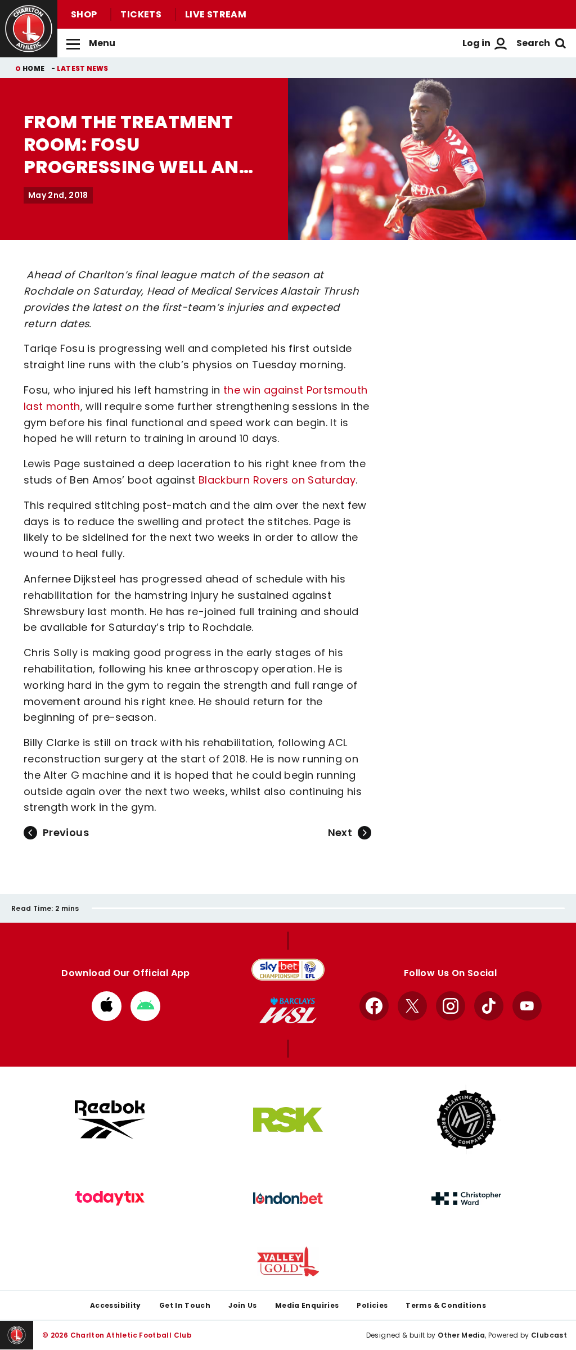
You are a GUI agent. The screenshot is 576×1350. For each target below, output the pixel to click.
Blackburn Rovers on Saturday (277, 480)
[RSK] (288, 1120)
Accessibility (115, 1305)
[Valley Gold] (288, 1261)
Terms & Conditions (446, 1305)
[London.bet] (288, 1198)
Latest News (83, 68)
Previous (66, 832)
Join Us (242, 1305)
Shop (84, 14)
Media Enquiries (307, 1305)
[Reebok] (110, 1119)
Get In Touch (184, 1305)
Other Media (461, 1335)
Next (340, 832)
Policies (372, 1305)
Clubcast (549, 1335)
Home (33, 68)
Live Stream (215, 14)
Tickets (140, 14)
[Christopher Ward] (466, 1198)
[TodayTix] (110, 1198)
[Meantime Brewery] (466, 1119)
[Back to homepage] (28, 28)
